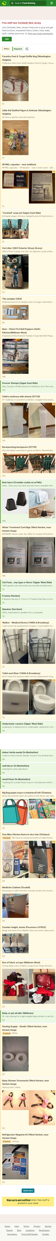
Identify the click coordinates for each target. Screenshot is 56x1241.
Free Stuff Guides (29, 1234)
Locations (30, 1230)
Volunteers (12, 1234)
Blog (19, 1230)
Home (7, 1226)
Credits (45, 1234)
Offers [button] (6, 49)
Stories (48, 1226)
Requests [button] (18, 49)
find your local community (40, 33)
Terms (26, 1226)
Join (7, 39)
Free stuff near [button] (21, 23)
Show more (28, 1191)
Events (9, 1230)
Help (17, 1226)
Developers (44, 1230)
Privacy (37, 1226)
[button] (51, 3)
